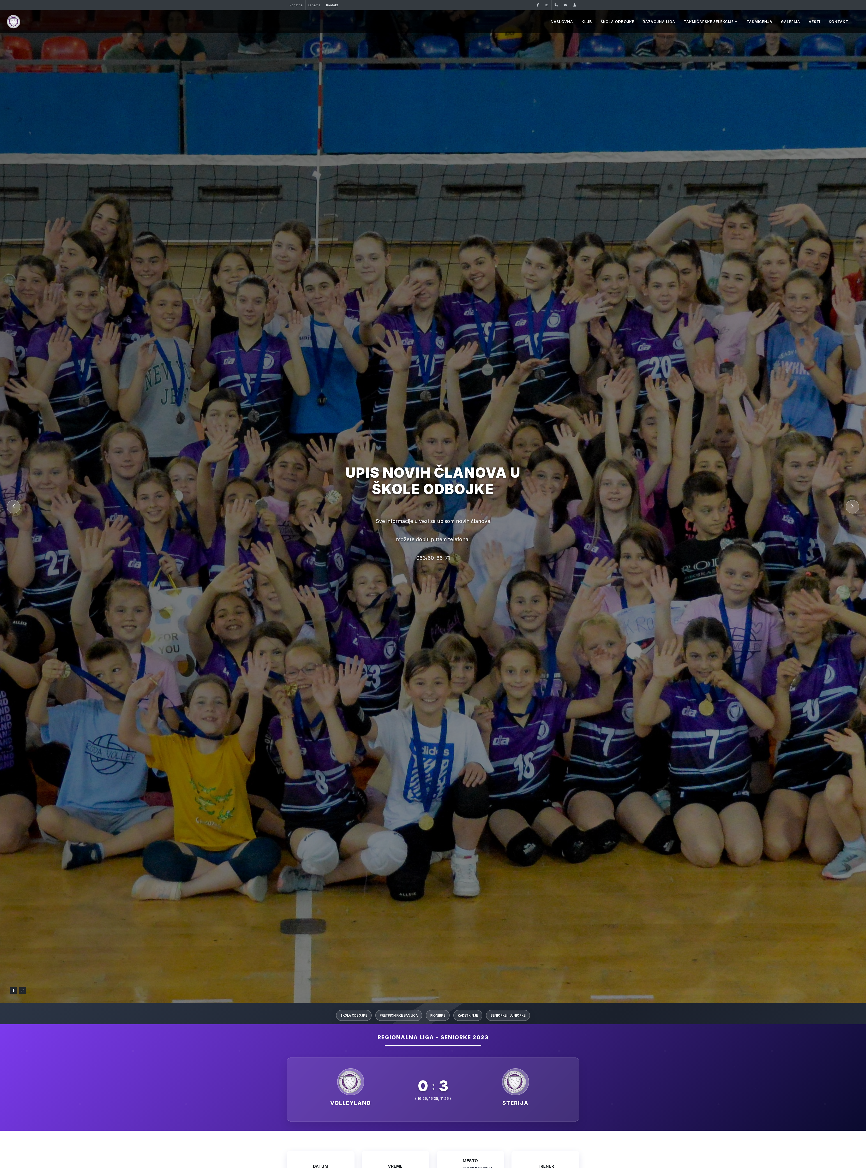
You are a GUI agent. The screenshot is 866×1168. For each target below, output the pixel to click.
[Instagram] (546, 5)
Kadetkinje (468, 1015)
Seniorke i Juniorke (508, 1015)
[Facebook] (537, 5)
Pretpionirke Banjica (399, 1015)
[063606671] (556, 5)
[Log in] (574, 5)
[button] (13, 506)
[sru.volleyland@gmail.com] (565, 5)
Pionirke (437, 1015)
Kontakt (332, 5)
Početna (296, 5)
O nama (314, 5)
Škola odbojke (354, 1015)
